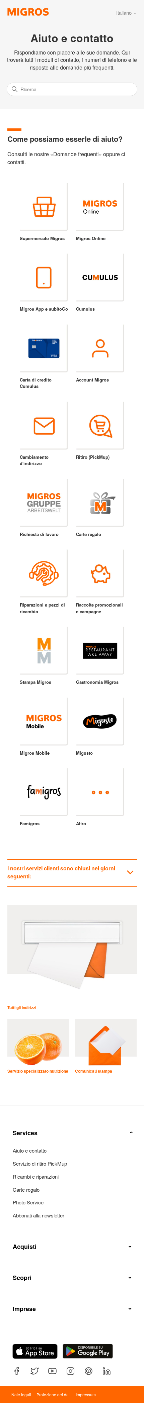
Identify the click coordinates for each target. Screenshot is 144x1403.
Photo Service (28, 1202)
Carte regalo (26, 1190)
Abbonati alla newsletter (38, 1215)
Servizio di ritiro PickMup (40, 1164)
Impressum (86, 1394)
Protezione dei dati (54, 1394)
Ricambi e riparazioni (36, 1177)
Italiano (124, 12)
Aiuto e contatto (30, 1151)
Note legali (21, 1394)
